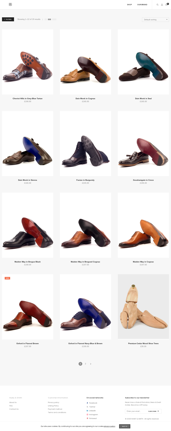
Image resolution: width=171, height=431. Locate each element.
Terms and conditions (57, 412)
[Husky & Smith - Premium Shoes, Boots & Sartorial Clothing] (10, 5)
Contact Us (14, 409)
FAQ (10, 406)
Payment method (55, 409)
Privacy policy (53, 402)
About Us (13, 402)
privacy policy (109, 426)
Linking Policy (53, 406)
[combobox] (155, 19)
